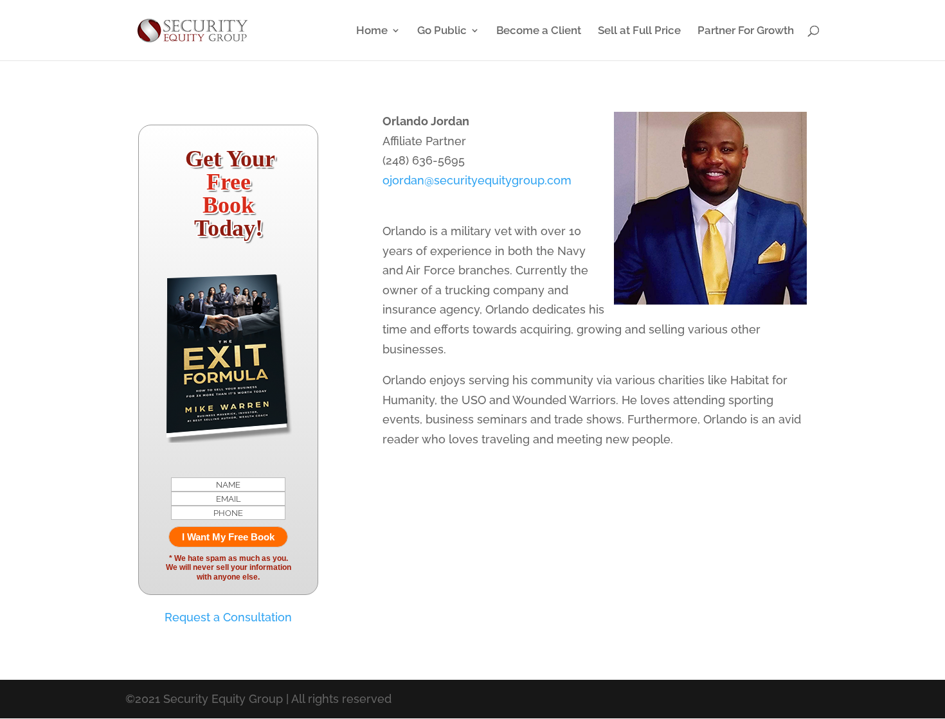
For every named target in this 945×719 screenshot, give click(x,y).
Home (372, 31)
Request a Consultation (228, 617)
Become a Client (538, 31)
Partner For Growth (746, 31)
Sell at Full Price (639, 31)
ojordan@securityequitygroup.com (477, 180)
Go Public (442, 31)
